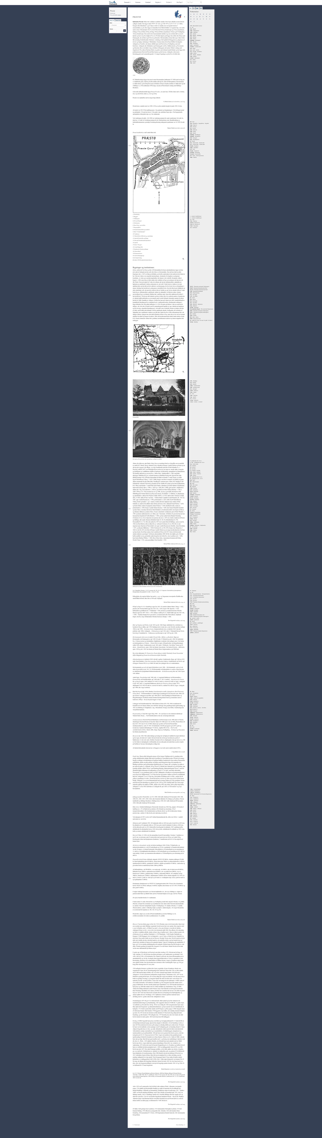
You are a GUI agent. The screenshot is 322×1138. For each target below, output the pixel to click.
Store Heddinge (180, 1125)
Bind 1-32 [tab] (112, 20)
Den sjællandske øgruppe (115, 15)
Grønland (147, 2)
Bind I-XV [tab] (118, 20)
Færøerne (137, 2)
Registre (157, 2)
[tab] (190, 8)
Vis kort (168, 2)
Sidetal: (111, 29)
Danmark (126, 2)
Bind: (111, 23)
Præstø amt (112, 13)
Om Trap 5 (179, 2)
